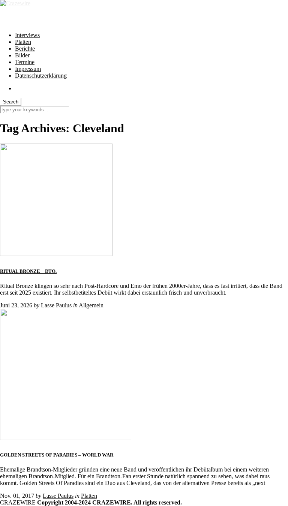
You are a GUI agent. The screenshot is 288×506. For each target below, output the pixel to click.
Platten (23, 42)
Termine (24, 62)
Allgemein (91, 305)
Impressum (28, 69)
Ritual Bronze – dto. (28, 271)
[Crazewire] (15, 3)
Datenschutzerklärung (41, 75)
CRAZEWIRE (18, 502)
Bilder (22, 55)
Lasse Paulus (56, 305)
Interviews (27, 35)
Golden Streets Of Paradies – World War (57, 455)
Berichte (25, 48)
